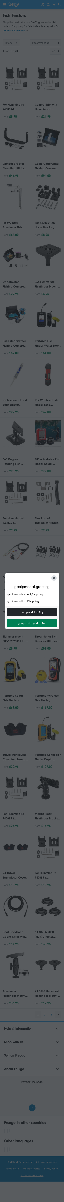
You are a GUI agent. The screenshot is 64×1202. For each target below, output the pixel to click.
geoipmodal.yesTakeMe (32, 623)
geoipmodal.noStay (32, 612)
